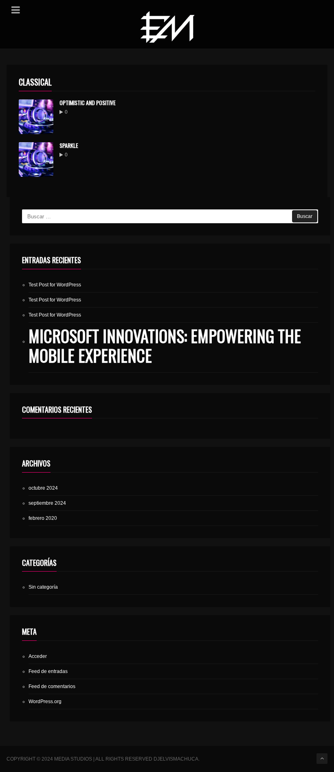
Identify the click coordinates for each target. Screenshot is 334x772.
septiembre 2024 (47, 503)
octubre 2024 (43, 488)
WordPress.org (45, 701)
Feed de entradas (48, 671)
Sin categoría (43, 587)
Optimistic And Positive (87, 102)
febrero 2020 (43, 518)
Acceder (38, 656)
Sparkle (68, 145)
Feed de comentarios (52, 686)
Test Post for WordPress (55, 285)
